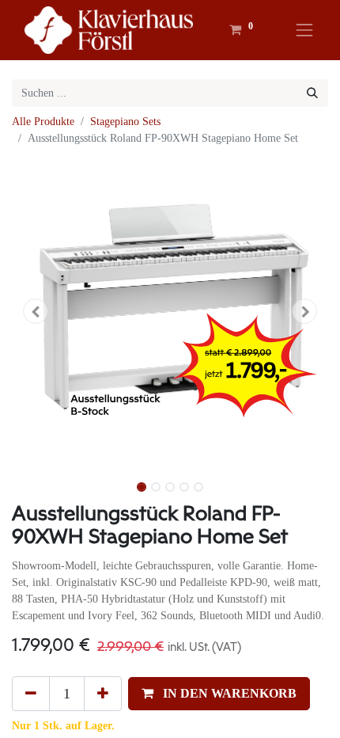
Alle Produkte (43, 121)
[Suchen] (312, 93)
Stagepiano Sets (125, 121)
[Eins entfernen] (31, 693)
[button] (35, 311)
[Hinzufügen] (103, 693)
